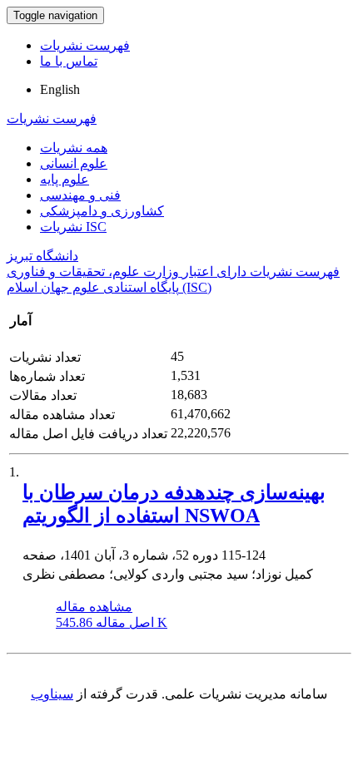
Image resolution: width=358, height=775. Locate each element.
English (60, 89)
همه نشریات (73, 148)
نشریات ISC (73, 227)
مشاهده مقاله (94, 607)
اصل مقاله (111, 622)
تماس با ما (68, 61)
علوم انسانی (73, 163)
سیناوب (52, 694)
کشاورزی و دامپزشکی (102, 211)
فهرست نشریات (85, 45)
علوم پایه (64, 179)
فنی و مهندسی (80, 195)
